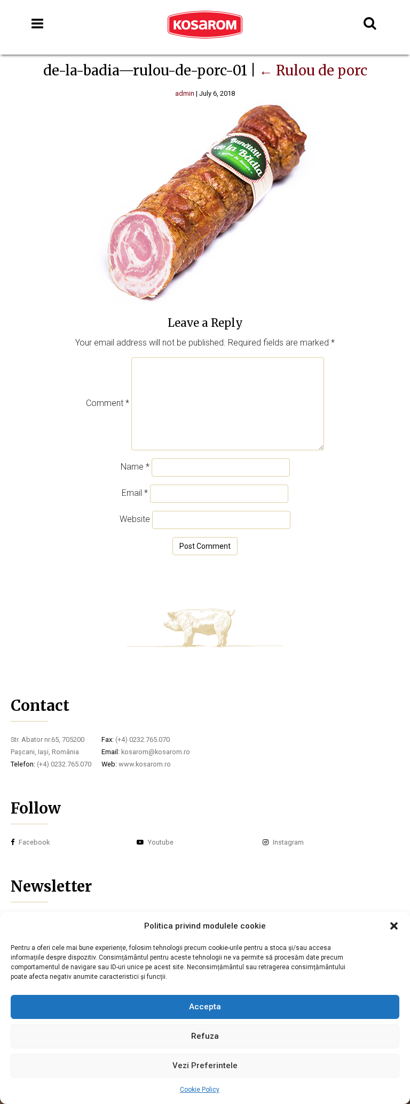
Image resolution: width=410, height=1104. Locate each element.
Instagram (287, 842)
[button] (394, 926)
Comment (107, 403)
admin (184, 93)
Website (135, 519)
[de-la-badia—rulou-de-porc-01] (205, 301)
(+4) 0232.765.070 (64, 764)
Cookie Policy (199, 1089)
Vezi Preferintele (205, 1065)
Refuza (205, 1036)
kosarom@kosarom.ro (155, 752)
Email (135, 493)
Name (135, 467)
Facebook (33, 842)
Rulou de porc (313, 70)
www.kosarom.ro (145, 764)
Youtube (160, 842)
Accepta (205, 1006)
